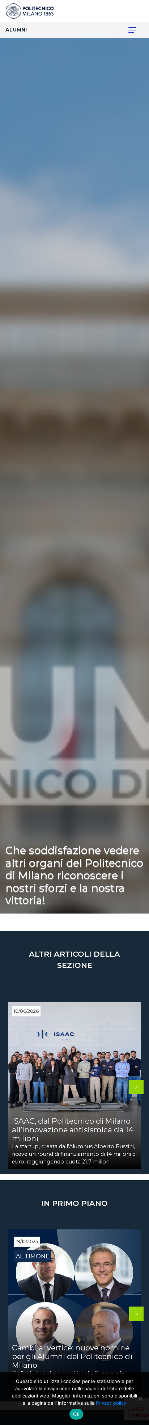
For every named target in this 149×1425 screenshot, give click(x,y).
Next (136, 1087)
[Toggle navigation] (128, 30)
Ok (76, 1414)
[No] (140, 1398)
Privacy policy (111, 1403)
